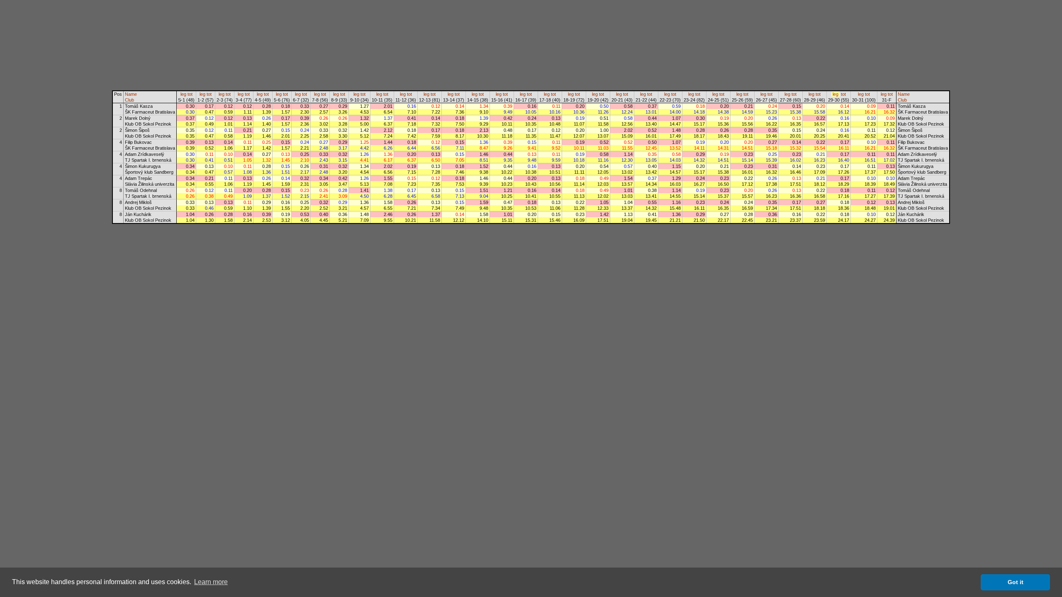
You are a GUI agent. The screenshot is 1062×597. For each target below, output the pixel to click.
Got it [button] (1015, 582)
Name (131, 94)
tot (190, 94)
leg (183, 94)
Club (129, 99)
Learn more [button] (211, 581)
